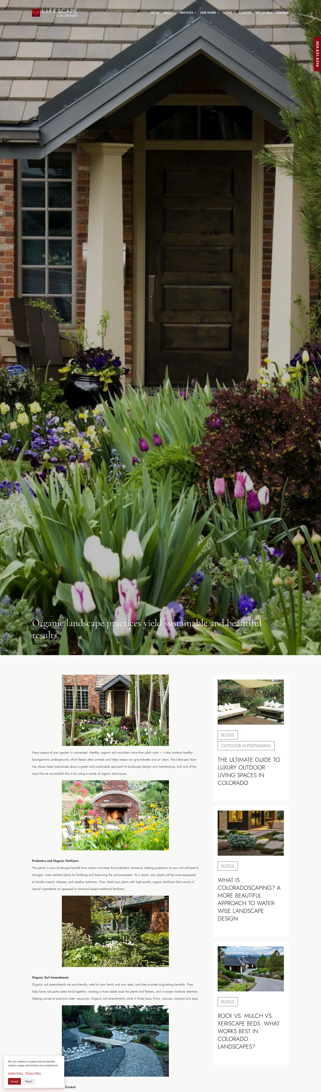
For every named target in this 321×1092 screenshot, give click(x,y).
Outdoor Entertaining (246, 746)
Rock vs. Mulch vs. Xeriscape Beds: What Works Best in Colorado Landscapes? (249, 1031)
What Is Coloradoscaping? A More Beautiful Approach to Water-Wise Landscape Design (249, 899)
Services (186, 13)
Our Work (208, 13)
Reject (28, 1081)
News (227, 13)
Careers (245, 13)
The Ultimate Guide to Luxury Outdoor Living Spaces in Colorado (249, 771)
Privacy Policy (33, 1073)
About (168, 13)
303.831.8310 (317, 54)
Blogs (227, 735)
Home (155, 13)
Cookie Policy (15, 1073)
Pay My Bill (263, 13)
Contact (282, 13)
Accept (14, 1081)
